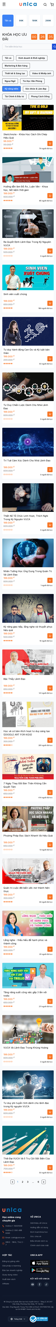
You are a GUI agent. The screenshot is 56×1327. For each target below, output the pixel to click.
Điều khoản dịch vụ (39, 1241)
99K (21, 20)
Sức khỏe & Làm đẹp (35, 89)
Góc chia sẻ (35, 1236)
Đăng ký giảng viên (11, 1261)
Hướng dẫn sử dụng (39, 1227)
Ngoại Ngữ (10, 81)
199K (34, 20)
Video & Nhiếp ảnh (41, 73)
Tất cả (8, 20)
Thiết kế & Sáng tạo (15, 73)
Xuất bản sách (9, 1279)
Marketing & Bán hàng (16, 65)
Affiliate (5, 1283)
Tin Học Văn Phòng (32, 81)
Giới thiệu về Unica (38, 1223)
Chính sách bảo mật (39, 1245)
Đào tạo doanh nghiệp (12, 1270)
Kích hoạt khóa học (39, 1232)
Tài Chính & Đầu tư (14, 96)
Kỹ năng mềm (11, 89)
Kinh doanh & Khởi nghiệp (32, 58)
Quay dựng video (10, 1274)
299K (48, 20)
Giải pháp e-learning (11, 1266)
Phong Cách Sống (40, 96)
